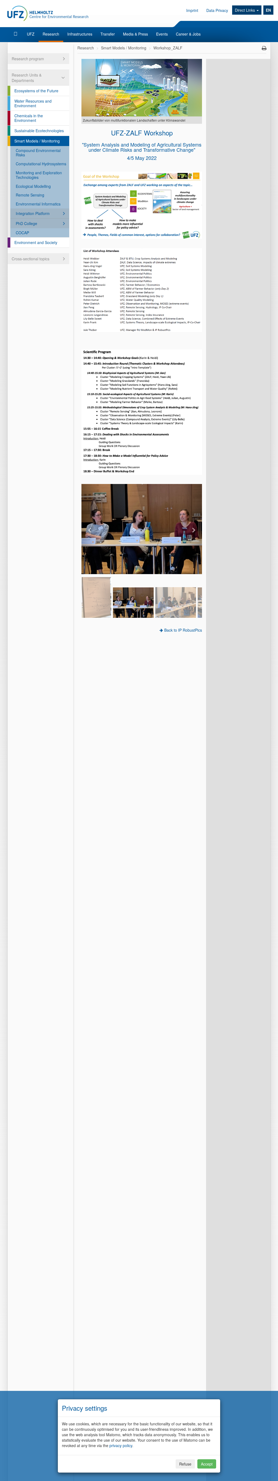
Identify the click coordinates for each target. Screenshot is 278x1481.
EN (268, 10)
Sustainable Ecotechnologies (39, 130)
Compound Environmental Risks (38, 153)
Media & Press (135, 34)
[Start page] (16, 34)
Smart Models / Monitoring (37, 141)
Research (51, 34)
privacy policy (120, 1445)
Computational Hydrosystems (41, 163)
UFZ (30, 34)
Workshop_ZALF (167, 47)
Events (162, 34)
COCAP (22, 232)
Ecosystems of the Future (36, 90)
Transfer (107, 34)
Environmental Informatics (38, 204)
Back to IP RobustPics (183, 630)
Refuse (185, 1464)
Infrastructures (79, 34)
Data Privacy (217, 10)
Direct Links (245, 10)
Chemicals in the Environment (28, 118)
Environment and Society (35, 242)
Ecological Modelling (33, 186)
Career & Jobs (188, 34)
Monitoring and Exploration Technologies (39, 175)
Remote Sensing (30, 195)
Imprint (192, 10)
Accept (207, 1464)
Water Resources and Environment (33, 103)
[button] (90, 529)
